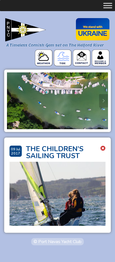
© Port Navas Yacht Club (57, 242)
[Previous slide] (11, 100)
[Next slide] (103, 100)
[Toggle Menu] (107, 5)
